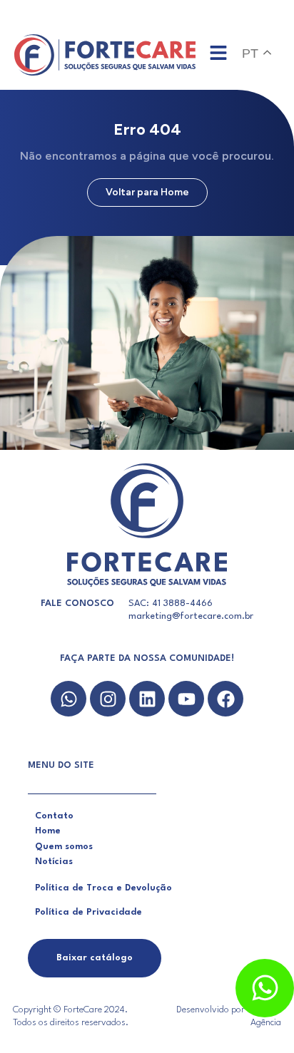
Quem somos (64, 846)
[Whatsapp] (68, 698)
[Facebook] (225, 698)
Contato (54, 816)
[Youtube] (186, 698)
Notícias (54, 861)
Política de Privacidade (88, 912)
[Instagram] (108, 698)
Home (48, 831)
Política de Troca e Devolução (103, 888)
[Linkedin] (147, 698)
